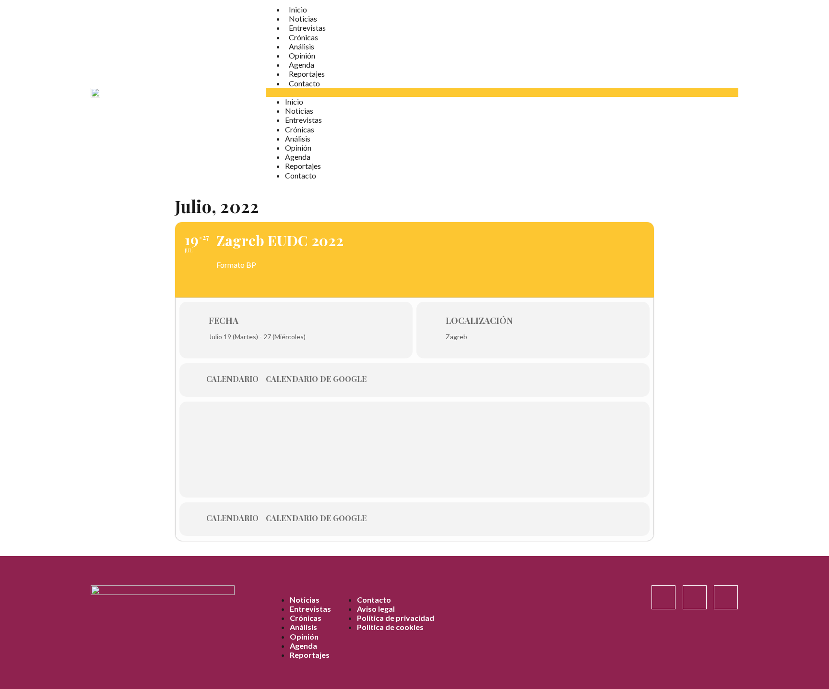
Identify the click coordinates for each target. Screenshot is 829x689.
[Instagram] (663, 597)
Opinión (302, 55)
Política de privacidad (395, 617)
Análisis (301, 46)
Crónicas (303, 37)
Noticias (303, 18)
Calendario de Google (316, 379)
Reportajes (307, 73)
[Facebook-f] (695, 597)
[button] (502, 92)
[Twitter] (726, 597)
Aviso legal (376, 608)
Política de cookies (390, 626)
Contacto (304, 83)
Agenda (301, 64)
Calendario (232, 379)
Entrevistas (307, 27)
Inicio (298, 9)
